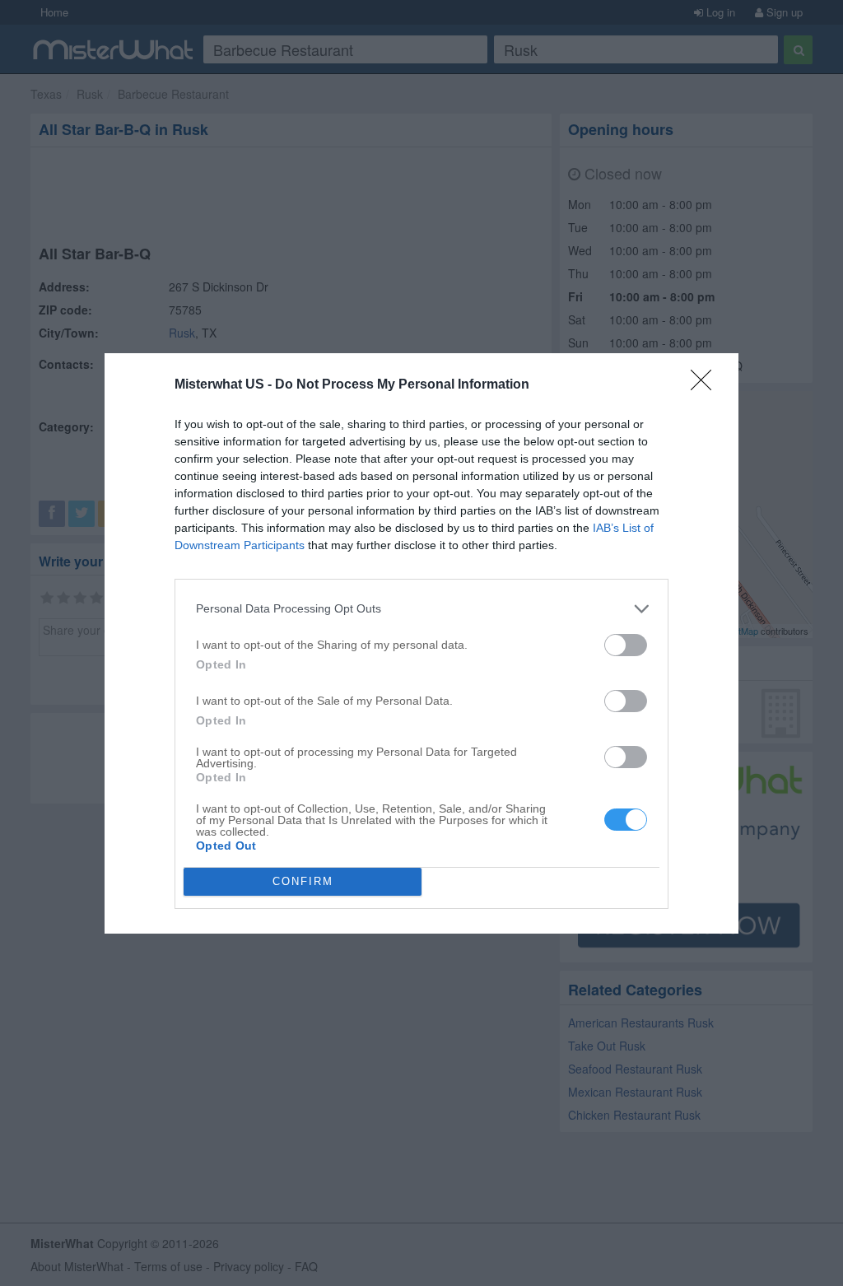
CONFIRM (302, 881)
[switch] (625, 645)
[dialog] (421, 643)
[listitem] (421, 608)
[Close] (706, 385)
